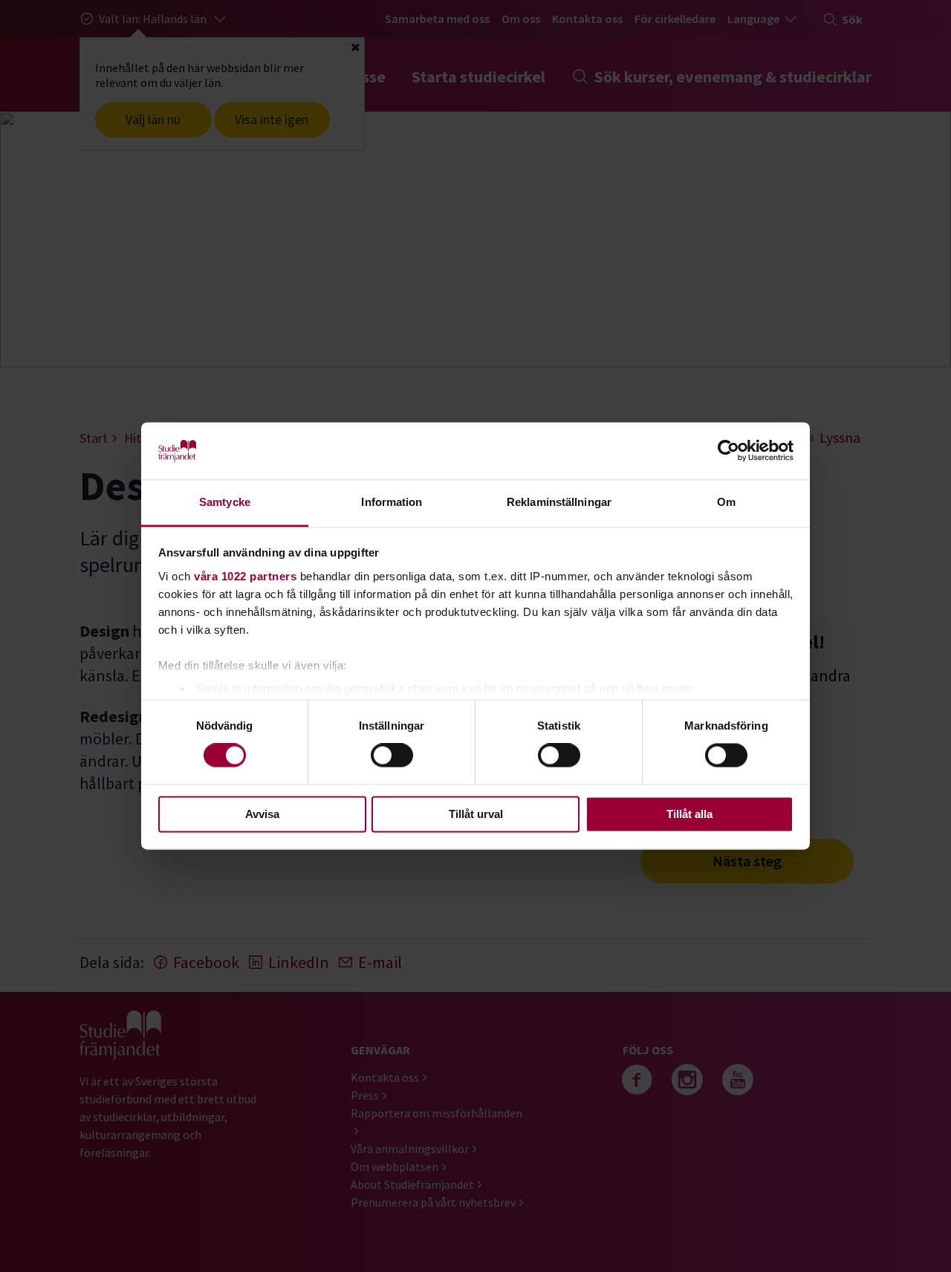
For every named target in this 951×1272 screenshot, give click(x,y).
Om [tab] (726, 502)
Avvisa (262, 814)
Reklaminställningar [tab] (559, 502)
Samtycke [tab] (224, 502)
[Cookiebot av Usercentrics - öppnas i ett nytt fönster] (728, 451)
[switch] (392, 756)
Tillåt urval (476, 814)
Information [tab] (391, 502)
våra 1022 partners (245, 576)
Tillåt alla (689, 814)
